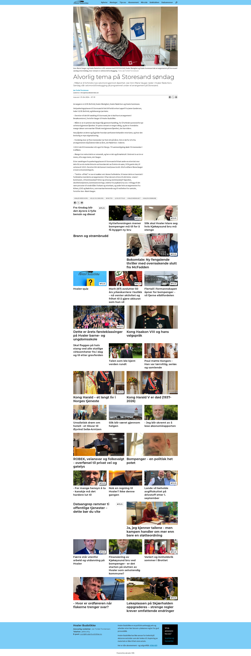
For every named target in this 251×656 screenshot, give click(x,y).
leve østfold (120, 198)
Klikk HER (153, 645)
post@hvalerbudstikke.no (91, 634)
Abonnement (133, 2)
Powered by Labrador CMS (125, 653)
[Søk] (176, 2)
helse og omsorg (97, 198)
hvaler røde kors (81, 198)
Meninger (113, 2)
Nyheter (104, 2)
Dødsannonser (167, 2)
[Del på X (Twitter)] (172, 97)
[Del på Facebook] (169, 97)
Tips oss (123, 2)
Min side (144, 2)
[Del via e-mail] (176, 97)
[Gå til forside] (81, 2)
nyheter (109, 198)
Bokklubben (154, 2)
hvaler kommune (149, 198)
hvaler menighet (134, 198)
